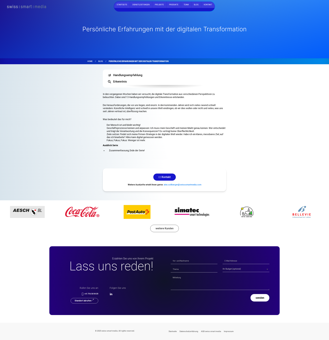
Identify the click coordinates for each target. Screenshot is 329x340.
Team (186, 5)
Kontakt (208, 5)
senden (260, 297)
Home (90, 61)
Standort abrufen (83, 300)
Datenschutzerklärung (189, 331)
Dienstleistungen (141, 5)
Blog (100, 61)
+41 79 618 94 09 (91, 294)
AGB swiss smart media (211, 331)
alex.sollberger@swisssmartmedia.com (182, 184)
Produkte (173, 5)
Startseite (122, 5)
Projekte (159, 5)
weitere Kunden (164, 228)
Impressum (229, 331)
